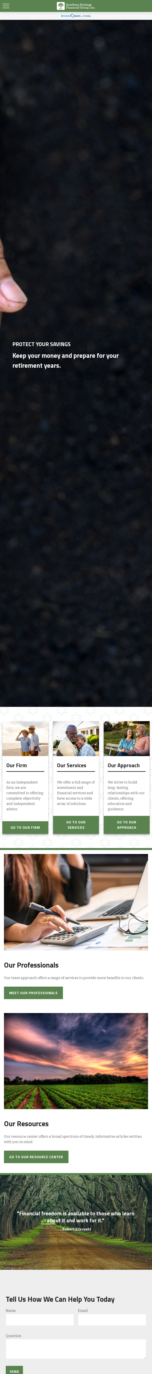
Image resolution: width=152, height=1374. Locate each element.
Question (13, 1336)
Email (83, 1310)
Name (11, 1310)
